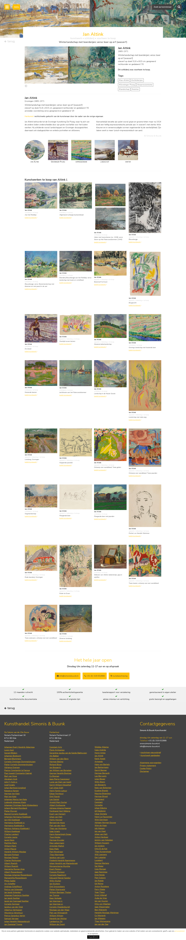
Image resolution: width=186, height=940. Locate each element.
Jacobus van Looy (57, 857)
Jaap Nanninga (101, 872)
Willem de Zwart (57, 924)
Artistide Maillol (57, 846)
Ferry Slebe (100, 889)
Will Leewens (101, 854)
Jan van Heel (100, 831)
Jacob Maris (9, 840)
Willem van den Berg (59, 758)
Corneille (99, 805)
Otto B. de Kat (101, 848)
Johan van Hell (56, 817)
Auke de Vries (101, 898)
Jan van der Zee (101, 924)
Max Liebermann (57, 843)
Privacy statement (148, 765)
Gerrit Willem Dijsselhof (60, 785)
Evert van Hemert (57, 814)
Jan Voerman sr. (56, 904)
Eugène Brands (101, 790)
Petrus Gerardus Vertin (14, 915)
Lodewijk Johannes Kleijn (15, 802)
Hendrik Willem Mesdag (15, 851)
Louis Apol (9, 750)
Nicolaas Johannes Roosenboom (18, 875)
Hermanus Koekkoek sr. (14, 822)
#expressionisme (144, 84)
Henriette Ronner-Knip (14, 869)
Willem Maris (10, 846)
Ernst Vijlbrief (101, 895)
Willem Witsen (56, 915)
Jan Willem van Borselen (60, 770)
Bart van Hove (10, 776)
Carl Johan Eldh (56, 788)
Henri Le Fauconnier (103, 816)
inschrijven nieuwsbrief (150, 752)
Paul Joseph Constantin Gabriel (18, 773)
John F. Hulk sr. (10, 782)
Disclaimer (144, 771)
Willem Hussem (102, 843)
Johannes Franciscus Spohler (16, 895)
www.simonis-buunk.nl (150, 743)
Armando (99, 761)
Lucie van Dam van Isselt (60, 782)
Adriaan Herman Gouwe (105, 822)
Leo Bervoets (100, 776)
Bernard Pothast (11, 854)
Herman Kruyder (57, 840)
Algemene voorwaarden (150, 762)
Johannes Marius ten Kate (15, 799)
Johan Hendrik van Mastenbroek (64, 863)
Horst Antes (100, 753)
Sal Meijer (99, 866)
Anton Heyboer (101, 837)
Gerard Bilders (10, 753)
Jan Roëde (99, 880)
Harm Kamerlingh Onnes (60, 834)
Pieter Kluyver (10, 811)
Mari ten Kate (10, 796)
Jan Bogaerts (55, 767)
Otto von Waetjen (103, 904)
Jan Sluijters (55, 883)
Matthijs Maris (10, 843)
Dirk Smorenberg (57, 886)
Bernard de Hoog (57, 822)
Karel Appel (100, 758)
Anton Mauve (10, 849)
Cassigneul (99, 799)
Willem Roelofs (11, 866)
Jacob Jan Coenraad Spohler (16, 901)
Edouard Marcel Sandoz (60, 878)
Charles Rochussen (12, 860)
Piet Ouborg (100, 878)
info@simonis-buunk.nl (150, 746)
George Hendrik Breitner (60, 773)
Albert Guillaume (57, 805)
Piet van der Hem (57, 825)
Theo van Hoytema (58, 828)
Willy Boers (100, 782)
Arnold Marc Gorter (58, 802)
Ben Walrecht (101, 909)
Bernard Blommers (12, 758)
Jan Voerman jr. (56, 901)
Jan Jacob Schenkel (12, 892)
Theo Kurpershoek (103, 851)
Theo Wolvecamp (102, 921)
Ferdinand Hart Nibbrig (60, 811)
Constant (99, 802)
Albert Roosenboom (13, 872)
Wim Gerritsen (101, 819)
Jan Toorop (54, 895)
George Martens (102, 863)
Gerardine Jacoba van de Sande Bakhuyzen (68, 753)
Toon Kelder (55, 837)
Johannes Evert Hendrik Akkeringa (19, 747)
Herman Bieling (56, 761)
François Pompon (57, 872)
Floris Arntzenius (57, 750)
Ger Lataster (100, 857)
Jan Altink (99, 755)
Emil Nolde (100, 875)
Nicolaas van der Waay (59, 910)
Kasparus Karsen (11, 790)
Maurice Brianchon (103, 793)
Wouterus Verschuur (13, 912)
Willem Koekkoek (12, 831)
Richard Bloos (56, 764)
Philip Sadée (9, 881)
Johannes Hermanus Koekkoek (17, 817)
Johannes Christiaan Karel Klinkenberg (21, 805)
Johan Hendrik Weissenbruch (17, 921)
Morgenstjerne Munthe (60, 866)
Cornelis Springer (12, 904)
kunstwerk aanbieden (150, 755)
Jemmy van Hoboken (104, 840)
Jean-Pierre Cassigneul (60, 779)
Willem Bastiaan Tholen (60, 892)
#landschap (124, 89)
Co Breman (54, 776)
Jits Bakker (54, 756)
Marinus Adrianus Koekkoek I (17, 828)
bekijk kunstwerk (31, 218)
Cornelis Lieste (10, 837)
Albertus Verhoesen (13, 910)
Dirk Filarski (55, 796)
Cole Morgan (100, 869)
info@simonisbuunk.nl (68, 676)
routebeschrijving (120, 676)
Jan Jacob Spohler (12, 898)
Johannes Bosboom (12, 756)
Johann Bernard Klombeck (15, 808)
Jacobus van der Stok (13, 907)
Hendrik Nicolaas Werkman (107, 912)
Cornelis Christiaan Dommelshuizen (19, 761)
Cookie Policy (145, 768)
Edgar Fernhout (57, 793)
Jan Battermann (101, 767)
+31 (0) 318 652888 (95, 676)
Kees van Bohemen (103, 787)
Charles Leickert (11, 834)
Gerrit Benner (101, 770)
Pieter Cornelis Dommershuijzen (18, 764)
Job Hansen (100, 828)
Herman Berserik (102, 773)
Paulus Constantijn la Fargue (17, 770)
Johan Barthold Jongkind (15, 788)
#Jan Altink (124, 80)
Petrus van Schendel (13, 889)
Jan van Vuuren (101, 901)
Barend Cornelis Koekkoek (15, 814)
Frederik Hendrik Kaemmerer (62, 860)
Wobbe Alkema (101, 747)
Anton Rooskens (102, 886)
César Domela (101, 814)
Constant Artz (56, 747)
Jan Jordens (100, 846)
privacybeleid (179, 931)
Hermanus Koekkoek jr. (14, 825)
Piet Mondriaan (56, 851)
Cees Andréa (100, 750)
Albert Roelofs (10, 863)
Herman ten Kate (12, 793)
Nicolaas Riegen (11, 857)
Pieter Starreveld (57, 889)
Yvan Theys (100, 892)
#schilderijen (137, 80)
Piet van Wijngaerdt (58, 912)
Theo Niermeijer (57, 854)
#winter (135, 89)
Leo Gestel (54, 799)
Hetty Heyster (56, 820)
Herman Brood (101, 796)
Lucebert (99, 860)
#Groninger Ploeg (127, 84)
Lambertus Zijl (56, 921)
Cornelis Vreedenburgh (60, 907)
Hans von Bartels (102, 764)
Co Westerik (100, 915)
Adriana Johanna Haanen (60, 808)
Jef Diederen (100, 811)
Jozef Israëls (9, 785)
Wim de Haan (101, 825)
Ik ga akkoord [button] (93, 937)
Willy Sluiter (55, 881)
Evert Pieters (55, 869)
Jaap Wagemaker (102, 907)
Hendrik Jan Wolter (58, 918)
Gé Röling (99, 883)
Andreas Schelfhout (13, 886)
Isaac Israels (55, 831)
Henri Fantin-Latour (58, 790)
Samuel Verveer (11, 918)
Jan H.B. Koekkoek (12, 820)
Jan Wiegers (100, 918)
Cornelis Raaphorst (58, 875)
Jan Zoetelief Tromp (13, 924)
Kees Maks (54, 849)
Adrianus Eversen (12, 767)
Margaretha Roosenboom (15, 878)
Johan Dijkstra (101, 808)
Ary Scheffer (9, 883)
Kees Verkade (55, 898)
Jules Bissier (100, 779)
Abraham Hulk (10, 779)
